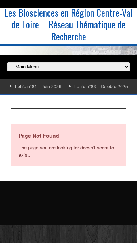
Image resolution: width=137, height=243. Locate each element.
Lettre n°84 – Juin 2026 (37, 86)
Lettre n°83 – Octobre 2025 (99, 86)
